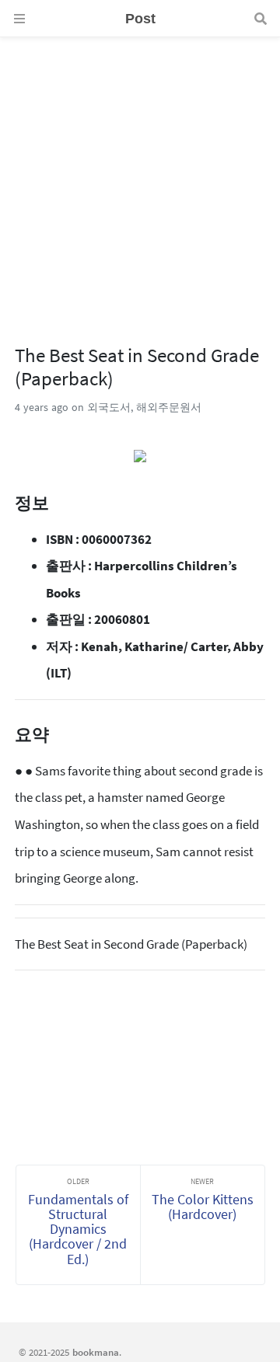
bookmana (95, 1352)
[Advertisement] (140, 177)
